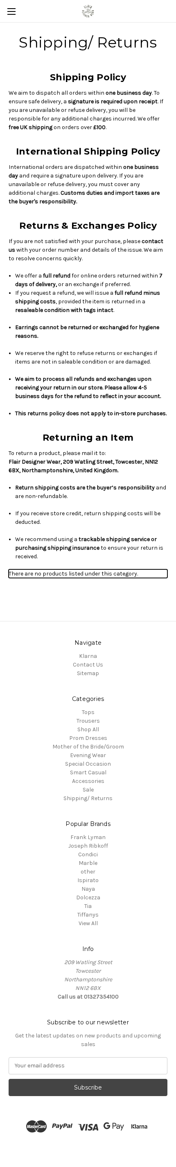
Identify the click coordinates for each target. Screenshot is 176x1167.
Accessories (88, 781)
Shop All (88, 729)
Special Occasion (88, 763)
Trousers (88, 720)
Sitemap (88, 673)
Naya (88, 888)
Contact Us (88, 664)
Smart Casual (88, 772)
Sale (88, 789)
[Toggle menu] (11, 11)
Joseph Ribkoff (88, 845)
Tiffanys (88, 914)
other (88, 871)
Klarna (88, 656)
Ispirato (88, 880)
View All (88, 923)
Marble (88, 863)
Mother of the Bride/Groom (88, 746)
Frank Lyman (88, 837)
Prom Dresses (88, 738)
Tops (88, 712)
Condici (88, 854)
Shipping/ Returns (88, 798)
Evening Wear (88, 755)
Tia (88, 906)
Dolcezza (88, 897)
